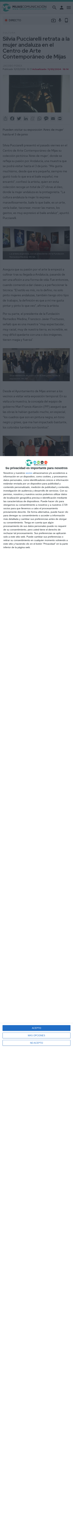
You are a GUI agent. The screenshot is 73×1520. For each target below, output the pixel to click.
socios (29, 473)
